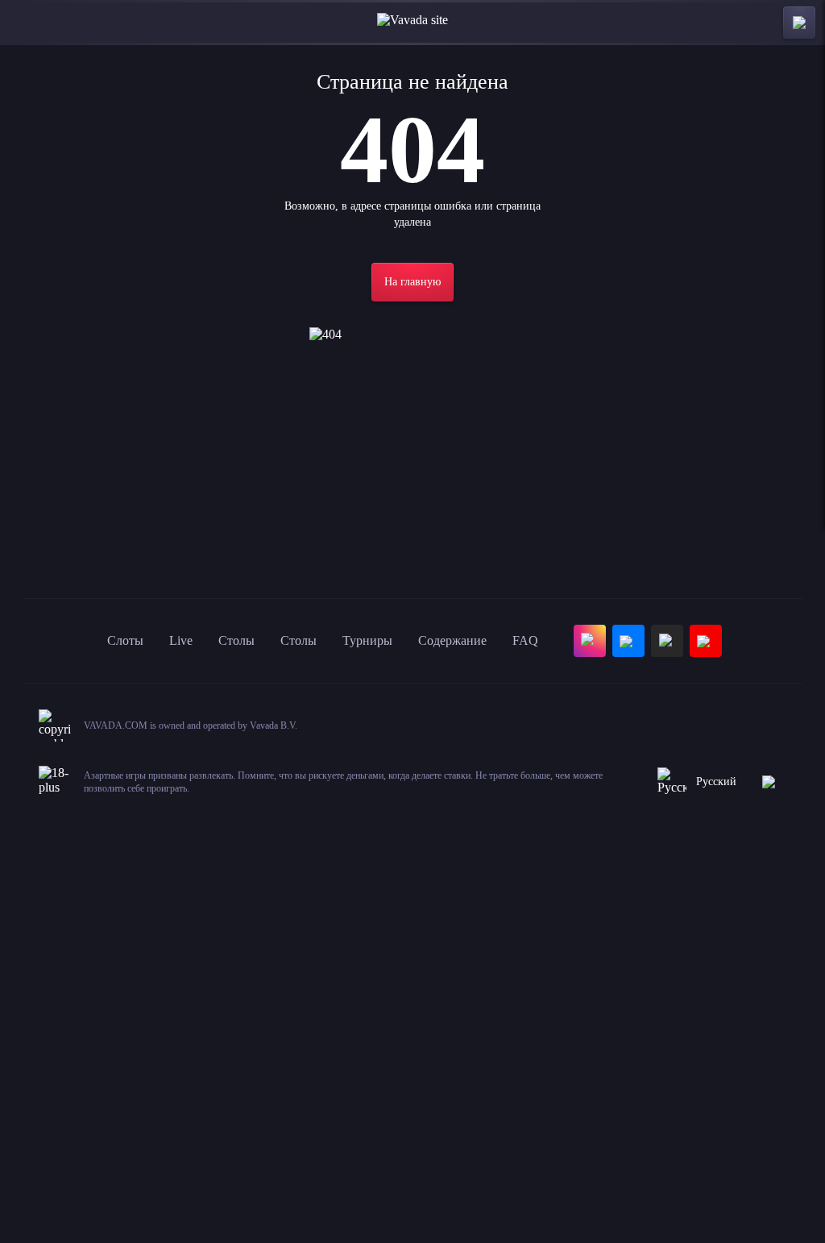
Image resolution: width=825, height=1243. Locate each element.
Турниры (367, 640)
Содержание (452, 640)
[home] (412, 22)
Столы (236, 640)
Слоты (125, 640)
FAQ (525, 640)
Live (181, 640)
